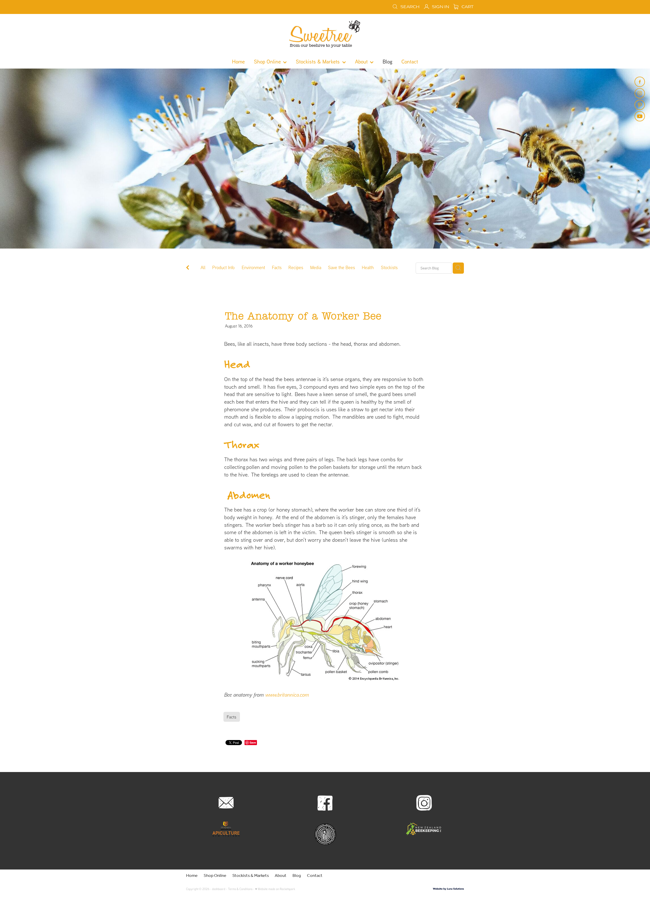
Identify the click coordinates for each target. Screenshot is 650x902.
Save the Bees (341, 267)
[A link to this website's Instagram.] (640, 93)
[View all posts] (187, 268)
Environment (253, 267)
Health (368, 267)
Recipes (295, 267)
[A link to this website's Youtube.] (640, 116)
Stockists (389, 267)
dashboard (218, 889)
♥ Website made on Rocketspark (275, 889)
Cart (467, 6)
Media (315, 267)
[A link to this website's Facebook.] (640, 82)
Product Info (223, 267)
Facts (277, 267)
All (203, 267)
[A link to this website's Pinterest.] (640, 105)
